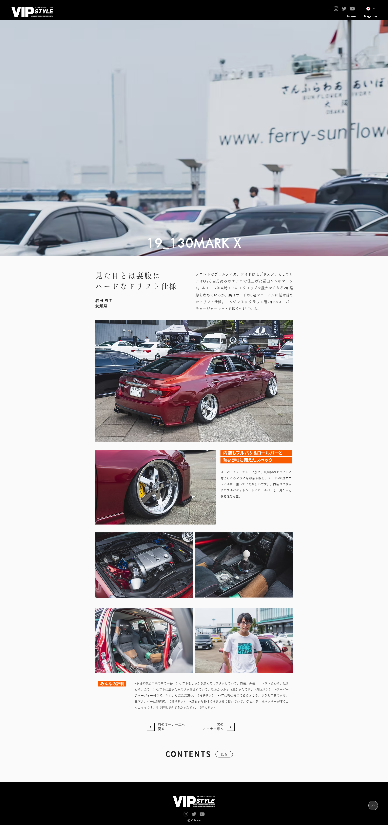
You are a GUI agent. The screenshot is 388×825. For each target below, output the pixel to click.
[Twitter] (344, 9)
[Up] (373, 805)
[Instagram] (336, 9)
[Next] (151, 727)
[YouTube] (352, 9)
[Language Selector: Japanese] (371, 8)
